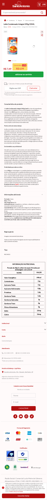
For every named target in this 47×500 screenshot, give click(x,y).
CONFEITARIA (12, 20)
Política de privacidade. (16, 491)
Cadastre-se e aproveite (19, 68)
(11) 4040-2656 (25, 353)
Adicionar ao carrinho (23, 74)
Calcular (34, 88)
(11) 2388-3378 (8, 353)
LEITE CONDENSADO (29, 20)
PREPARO (20, 20)
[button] (9, 60)
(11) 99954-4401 (16, 358)
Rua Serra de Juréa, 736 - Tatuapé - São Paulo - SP (18, 372)
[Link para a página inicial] (5, 20)
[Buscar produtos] (41, 12)
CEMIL (9, 27)
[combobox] (23, 12)
